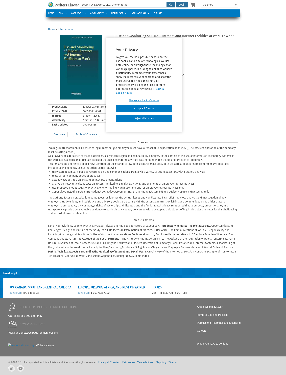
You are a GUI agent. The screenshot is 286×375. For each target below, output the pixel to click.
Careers (201, 330)
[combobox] (122, 4)
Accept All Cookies (144, 108)
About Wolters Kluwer (209, 306)
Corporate (77, 13)
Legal (61, 13)
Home (51, 13)
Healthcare (117, 13)
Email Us (15, 292)
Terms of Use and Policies (212, 314)
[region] (144, 85)
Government (97, 13)
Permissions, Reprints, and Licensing (219, 322)
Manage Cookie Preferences (144, 100)
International (138, 13)
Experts (158, 13)
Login (182, 4)
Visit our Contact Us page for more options (33, 332)
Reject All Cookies (144, 118)
